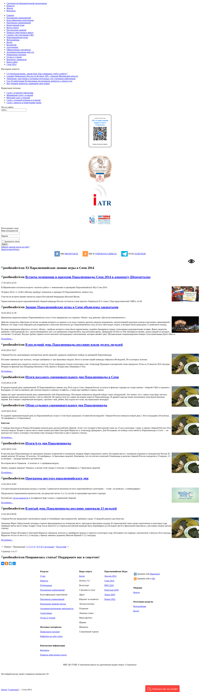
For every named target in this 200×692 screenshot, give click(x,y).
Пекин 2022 (109, 599)
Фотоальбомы (139, 606)
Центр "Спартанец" (10, 689)
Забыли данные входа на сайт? (15, 247)
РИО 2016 (109, 585)
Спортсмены (46, 613)
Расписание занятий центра (53, 604)
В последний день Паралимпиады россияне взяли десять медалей (74, 344)
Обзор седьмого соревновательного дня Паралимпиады (66, 405)
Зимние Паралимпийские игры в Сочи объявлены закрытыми (71, 307)
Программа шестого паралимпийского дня (56, 478)
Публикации (46, 585)
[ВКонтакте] (2, 563)
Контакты (44, 650)
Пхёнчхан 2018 (111, 590)
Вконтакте (155, 574)
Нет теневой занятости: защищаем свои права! (28, 83)
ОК (153, 578)
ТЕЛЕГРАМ (140, 254)
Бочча (82, 576)
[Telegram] (10, 563)
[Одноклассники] (6, 563)
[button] (162, 688)
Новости (44, 581)
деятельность (67, 608)
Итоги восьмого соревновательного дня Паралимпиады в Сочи (72, 377)
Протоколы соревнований (52, 599)
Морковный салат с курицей (20, 95)
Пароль (4, 236)
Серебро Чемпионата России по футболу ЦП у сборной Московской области (42, 76)
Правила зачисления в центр (53, 655)
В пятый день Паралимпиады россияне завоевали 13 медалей (71, 508)
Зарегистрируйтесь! (10, 249)
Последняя (61, 547)
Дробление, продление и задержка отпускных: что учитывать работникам (41, 78)
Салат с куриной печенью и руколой (24, 100)
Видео (136, 611)
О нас (42, 576)
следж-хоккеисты (21, 498)
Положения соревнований (52, 590)
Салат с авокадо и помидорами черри (24, 102)
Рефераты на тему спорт (51, 636)
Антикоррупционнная (50, 608)
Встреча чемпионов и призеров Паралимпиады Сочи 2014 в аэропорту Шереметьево (87, 277)
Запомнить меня (11, 241)
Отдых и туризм (47, 618)
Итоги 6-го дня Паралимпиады (48, 443)
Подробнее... (7, 339)
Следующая (48, 547)
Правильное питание (50, 632)
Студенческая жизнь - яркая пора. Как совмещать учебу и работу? (37, 74)
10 (41, 547)
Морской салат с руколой (18, 98)
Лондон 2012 (110, 576)
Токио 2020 (109, 594)
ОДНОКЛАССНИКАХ (106, 254)
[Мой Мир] (14, 563)
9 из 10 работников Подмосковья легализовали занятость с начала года (39, 81)
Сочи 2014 (109, 581)
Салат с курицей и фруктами (20, 93)
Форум (136, 592)
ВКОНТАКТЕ (71, 254)
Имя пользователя (9, 231)
